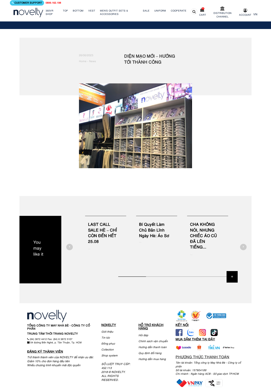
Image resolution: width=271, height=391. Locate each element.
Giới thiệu (107, 332)
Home (82, 61)
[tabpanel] (105, 244)
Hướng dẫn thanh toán (152, 347)
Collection (107, 350)
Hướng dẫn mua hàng (152, 359)
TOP (65, 11)
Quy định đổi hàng (149, 353)
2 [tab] (160, 276)
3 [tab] (188, 276)
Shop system (109, 355)
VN (255, 14)
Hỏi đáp (143, 335)
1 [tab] (132, 276)
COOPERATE (178, 11)
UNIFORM (160, 11)
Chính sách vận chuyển (153, 341)
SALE (146, 11)
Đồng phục (108, 344)
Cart (202, 15)
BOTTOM (78, 11)
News (92, 61)
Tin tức (105, 338)
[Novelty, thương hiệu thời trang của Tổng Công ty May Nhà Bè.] (28, 12)
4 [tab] (215, 276)
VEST (91, 11)
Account (245, 15)
